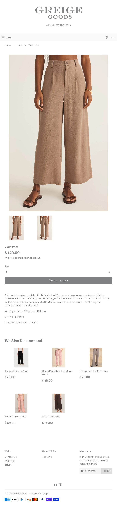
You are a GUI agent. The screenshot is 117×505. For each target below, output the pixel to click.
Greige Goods (19, 493)
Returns (9, 464)
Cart (112, 37)
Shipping (9, 257)
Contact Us (11, 456)
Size (7, 266)
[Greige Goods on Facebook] (55, 485)
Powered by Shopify (40, 493)
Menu (9, 37)
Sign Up (106, 471)
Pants (19, 45)
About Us (47, 456)
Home (8, 45)
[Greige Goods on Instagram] (60, 485)
